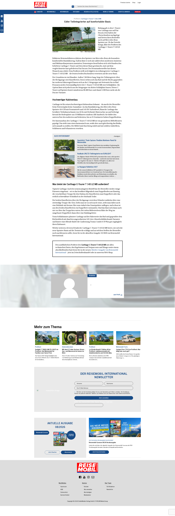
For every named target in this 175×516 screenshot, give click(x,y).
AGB (62, 489)
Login (139, 2)
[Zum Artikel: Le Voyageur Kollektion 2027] (64, 173)
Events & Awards (124, 12)
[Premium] (137, 12)
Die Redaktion (111, 487)
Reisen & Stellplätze (91, 12)
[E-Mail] (93, 477)
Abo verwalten (88, 489)
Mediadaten (87, 495)
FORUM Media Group (101, 501)
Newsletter (110, 489)
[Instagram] (88, 477)
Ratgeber (76, 12)
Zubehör (39, 12)
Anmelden (103, 398)
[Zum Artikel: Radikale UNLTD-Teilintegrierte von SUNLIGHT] (64, 159)
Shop (133, 2)
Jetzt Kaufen (52, 452)
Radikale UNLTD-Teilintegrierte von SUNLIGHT (94, 154)
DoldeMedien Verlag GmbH (86, 501)
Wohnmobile (51, 12)
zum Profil (116, 295)
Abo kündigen (88, 492)
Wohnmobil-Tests (122, 347)
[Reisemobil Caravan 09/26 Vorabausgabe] (115, 427)
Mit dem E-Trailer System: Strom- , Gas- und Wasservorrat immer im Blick (73, 351)
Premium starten (125, 2)
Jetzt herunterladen (99, 452)
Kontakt (86, 487)
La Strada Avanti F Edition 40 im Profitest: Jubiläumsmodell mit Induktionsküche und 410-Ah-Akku (100, 351)
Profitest (77, 19)
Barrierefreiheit (65, 495)
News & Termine (108, 12)
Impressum (64, 487)
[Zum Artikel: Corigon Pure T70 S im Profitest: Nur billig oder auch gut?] (128, 338)
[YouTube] (84, 477)
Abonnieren (68, 452)
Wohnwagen (64, 12)
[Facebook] (2, 16)
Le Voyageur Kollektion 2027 (87, 167)
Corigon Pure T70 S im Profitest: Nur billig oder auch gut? (128, 350)
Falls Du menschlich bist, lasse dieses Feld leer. (93, 402)
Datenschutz (64, 492)
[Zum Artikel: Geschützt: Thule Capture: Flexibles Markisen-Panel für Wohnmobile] (64, 146)
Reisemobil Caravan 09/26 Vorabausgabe (102, 442)
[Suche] (73, 6)
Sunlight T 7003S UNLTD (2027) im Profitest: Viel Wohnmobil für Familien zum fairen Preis (46, 351)
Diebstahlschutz (67, 347)
